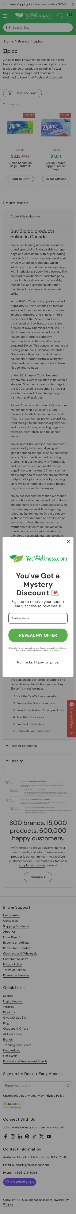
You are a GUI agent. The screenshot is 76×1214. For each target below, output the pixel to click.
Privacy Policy (54, 650)
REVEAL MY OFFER (38, 635)
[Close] (68, 542)
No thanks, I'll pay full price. (38, 662)
